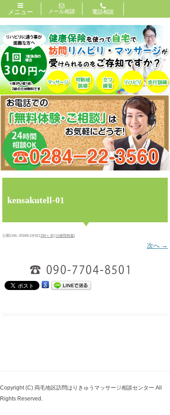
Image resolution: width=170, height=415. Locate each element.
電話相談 (103, 12)
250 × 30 (46, 236)
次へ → (157, 245)
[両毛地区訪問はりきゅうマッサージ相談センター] (85, 92)
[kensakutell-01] (85, 269)
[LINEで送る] (71, 285)
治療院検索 (65, 236)
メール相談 (61, 11)
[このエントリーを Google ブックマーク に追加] (45, 284)
